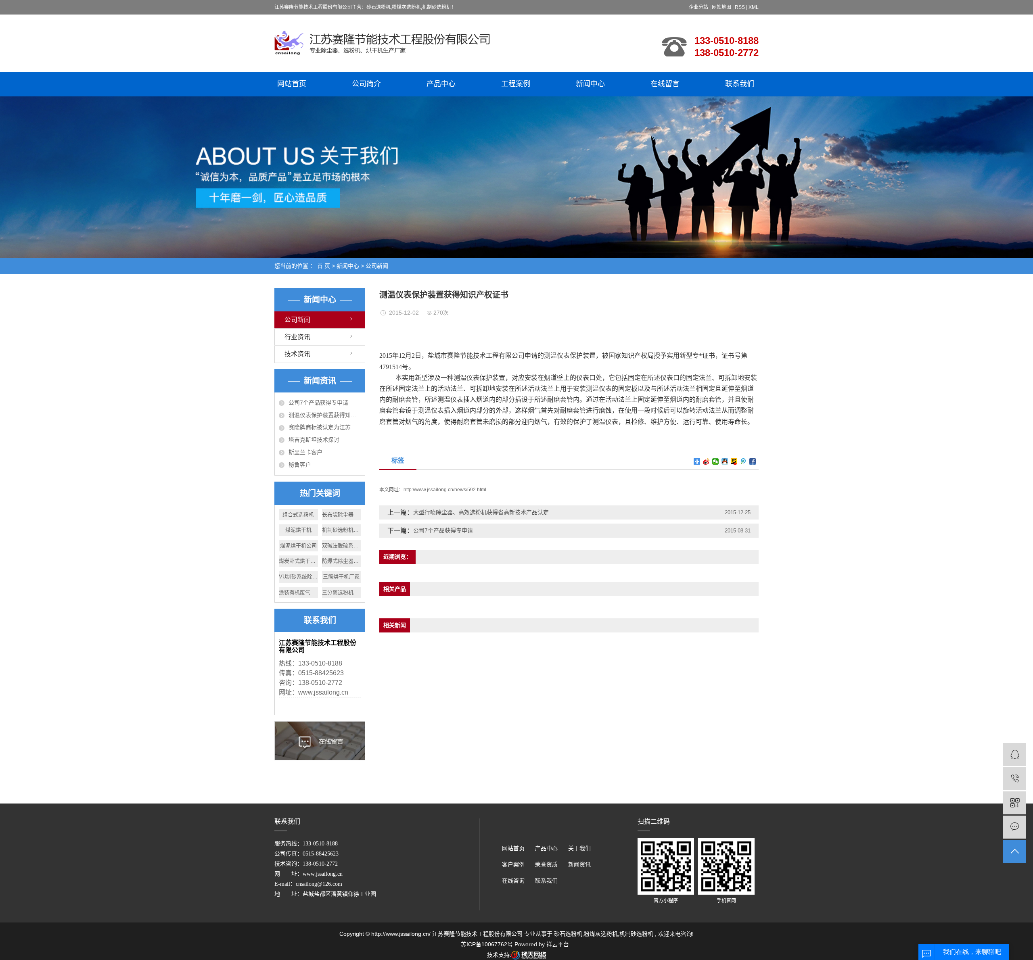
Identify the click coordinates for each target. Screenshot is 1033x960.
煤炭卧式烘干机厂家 (298, 561)
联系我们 (739, 84)
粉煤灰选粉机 (601, 934)
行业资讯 (297, 337)
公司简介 (366, 84)
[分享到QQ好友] (724, 461)
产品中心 (441, 84)
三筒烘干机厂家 (341, 577)
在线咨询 (513, 881)
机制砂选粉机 (636, 934)
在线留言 (665, 84)
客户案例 (513, 865)
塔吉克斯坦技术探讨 (314, 439)
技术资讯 (297, 354)
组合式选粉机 (298, 514)
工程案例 (515, 84)
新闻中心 (590, 84)
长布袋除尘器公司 (341, 514)
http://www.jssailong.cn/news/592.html (445, 490)
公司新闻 (377, 266)
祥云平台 (557, 944)
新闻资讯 (579, 865)
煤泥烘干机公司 (298, 546)
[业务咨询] (1014, 754)
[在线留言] (1014, 827)
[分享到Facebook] (752, 461)
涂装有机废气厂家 (298, 592)
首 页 (323, 266)
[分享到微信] (715, 461)
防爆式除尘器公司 (341, 561)
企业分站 (698, 7)
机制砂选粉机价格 (341, 530)
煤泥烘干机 (298, 530)
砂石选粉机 (568, 934)
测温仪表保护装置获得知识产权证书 (325, 415)
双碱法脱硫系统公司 (341, 546)
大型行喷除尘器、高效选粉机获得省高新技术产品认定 (481, 512)
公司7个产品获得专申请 (318, 402)
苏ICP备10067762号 (487, 944)
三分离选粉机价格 (341, 592)
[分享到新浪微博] (706, 461)
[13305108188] (1014, 778)
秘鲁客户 (300, 464)
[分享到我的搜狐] (734, 461)
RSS (740, 7)
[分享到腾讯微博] (743, 461)
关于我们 (579, 848)
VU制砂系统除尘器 (298, 577)
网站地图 (722, 7)
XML (754, 7)
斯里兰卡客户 (305, 452)
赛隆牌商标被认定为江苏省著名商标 (325, 427)
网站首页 (291, 84)
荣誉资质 (546, 865)
